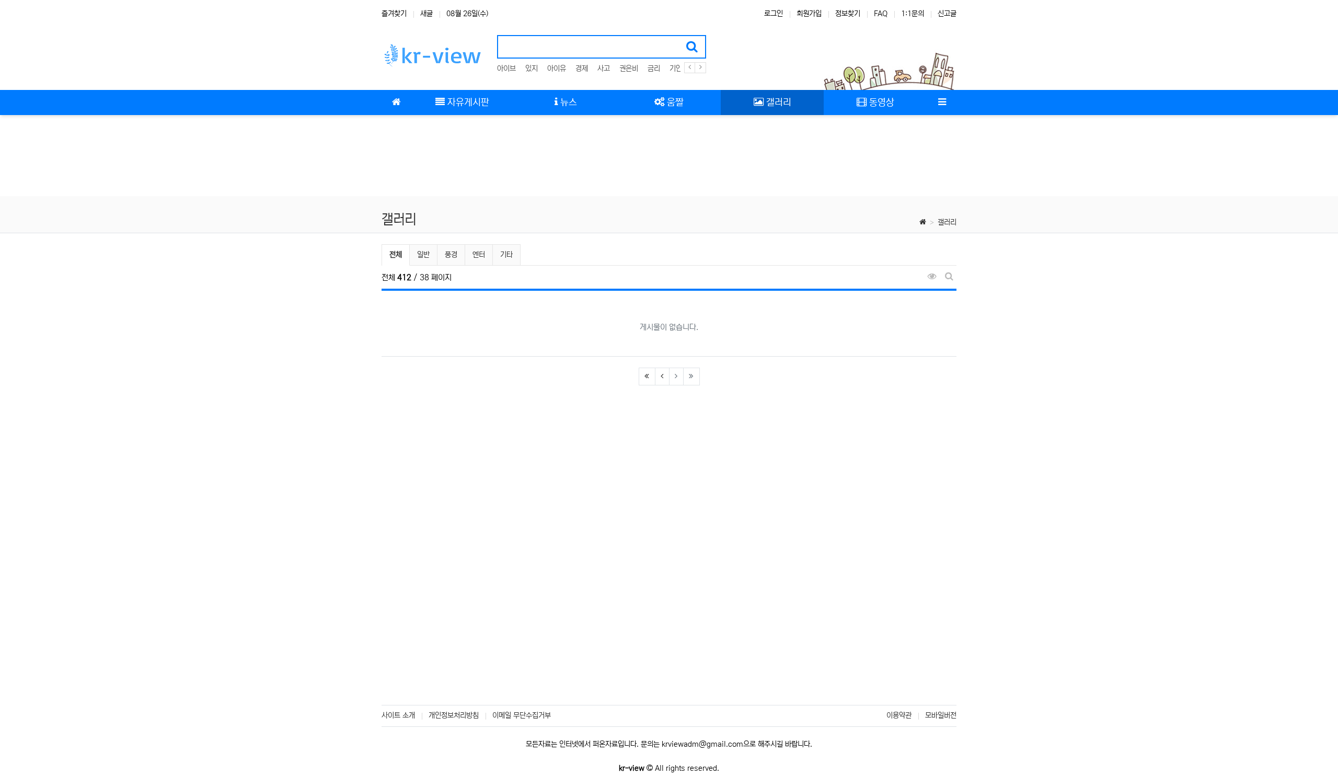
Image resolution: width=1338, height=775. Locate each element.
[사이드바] (941, 102)
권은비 (628, 68)
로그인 (773, 13)
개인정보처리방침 (454, 715)
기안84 (680, 68)
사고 (603, 68)
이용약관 (899, 715)
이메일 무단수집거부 (521, 715)
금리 (654, 68)
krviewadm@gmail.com (702, 744)
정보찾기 (847, 13)
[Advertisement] (669, 157)
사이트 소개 (398, 715)
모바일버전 (940, 715)
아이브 (506, 68)
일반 (423, 254)
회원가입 (809, 13)
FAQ (880, 13)
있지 (531, 68)
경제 (581, 68)
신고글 (947, 13)
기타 (506, 254)
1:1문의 (912, 13)
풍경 (451, 254)
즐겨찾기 (394, 13)
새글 (426, 13)
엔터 (478, 254)
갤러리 (947, 222)
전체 (395, 254)
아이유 (556, 68)
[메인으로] (396, 102)
